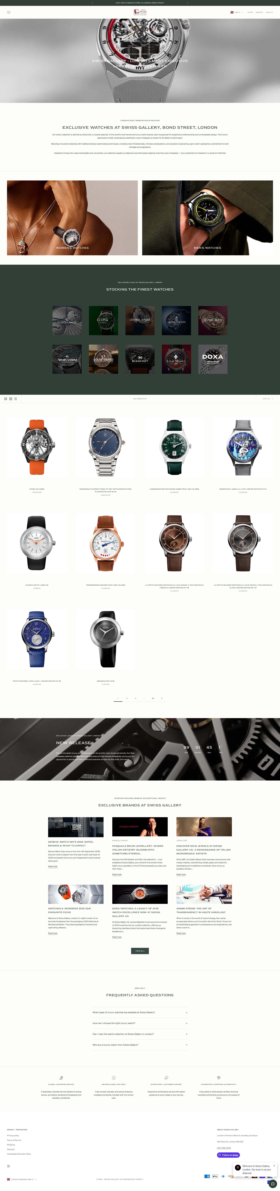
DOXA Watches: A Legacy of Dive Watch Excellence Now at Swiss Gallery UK (136, 912)
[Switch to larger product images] (5, 399)
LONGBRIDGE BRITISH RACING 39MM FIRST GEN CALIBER (174, 489)
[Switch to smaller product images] (10, 399)
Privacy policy (13, 1135)
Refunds (10, 1149)
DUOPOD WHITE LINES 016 (37, 585)
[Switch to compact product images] (15, 399)
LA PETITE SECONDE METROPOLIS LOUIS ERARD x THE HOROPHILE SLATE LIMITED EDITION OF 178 (243, 586)
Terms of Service (14, 1140)
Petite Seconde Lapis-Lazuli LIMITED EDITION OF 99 (37, 681)
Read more (52, 866)
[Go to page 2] (162, 698)
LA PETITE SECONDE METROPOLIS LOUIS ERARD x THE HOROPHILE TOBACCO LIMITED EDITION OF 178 (174, 586)
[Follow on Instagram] (8, 1166)
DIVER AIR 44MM (37, 489)
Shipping (11, 1145)
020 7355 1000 (224, 1148)
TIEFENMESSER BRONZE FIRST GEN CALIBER (105, 585)
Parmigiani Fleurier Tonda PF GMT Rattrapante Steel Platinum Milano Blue (105, 490)
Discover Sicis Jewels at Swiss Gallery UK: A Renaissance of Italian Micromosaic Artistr (203, 850)
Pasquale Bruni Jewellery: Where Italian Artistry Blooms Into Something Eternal (137, 850)
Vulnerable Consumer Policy (19, 1154)
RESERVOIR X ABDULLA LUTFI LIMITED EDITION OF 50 (243, 489)
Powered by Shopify (133, 1179)
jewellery (181, 840)
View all (140, 951)
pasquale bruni (120, 840)
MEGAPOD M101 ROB (105, 681)
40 (153, 698)
